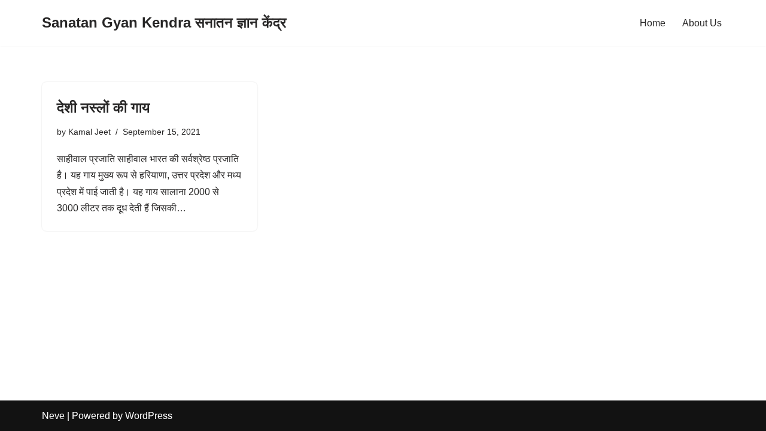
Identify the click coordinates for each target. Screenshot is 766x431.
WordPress (148, 416)
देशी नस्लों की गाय (103, 107)
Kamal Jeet (89, 131)
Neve (53, 416)
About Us (702, 23)
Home (652, 23)
